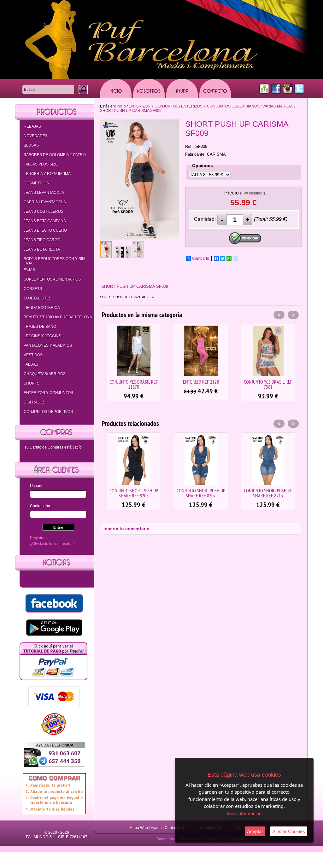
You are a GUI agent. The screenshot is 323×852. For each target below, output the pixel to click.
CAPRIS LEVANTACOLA (45, 202)
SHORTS (31, 383)
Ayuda (156, 828)
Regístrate (39, 538)
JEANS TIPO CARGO (42, 240)
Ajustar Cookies (288, 831)
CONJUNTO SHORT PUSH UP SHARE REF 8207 (133, 493)
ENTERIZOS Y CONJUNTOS (48, 393)
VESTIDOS (33, 355)
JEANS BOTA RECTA (42, 249)
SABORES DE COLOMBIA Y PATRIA (55, 155)
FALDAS (31, 364)
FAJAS (29, 270)
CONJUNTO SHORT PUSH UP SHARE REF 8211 (268, 493)
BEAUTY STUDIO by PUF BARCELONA (58, 317)
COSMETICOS (36, 183)
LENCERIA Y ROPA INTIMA (47, 173)
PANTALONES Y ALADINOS (48, 345)
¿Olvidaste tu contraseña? (52, 544)
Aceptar (255, 831)
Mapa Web (139, 828)
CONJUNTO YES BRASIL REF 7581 (201, 384)
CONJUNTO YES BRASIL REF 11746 (268, 384)
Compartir (200, 258)
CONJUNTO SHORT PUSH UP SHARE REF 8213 (201, 493)
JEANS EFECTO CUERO (45, 230)
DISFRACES (34, 402)
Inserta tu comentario (126, 528)
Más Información (244, 813)
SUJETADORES (37, 298)
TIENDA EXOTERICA (42, 307)
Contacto (172, 828)
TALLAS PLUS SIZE (41, 164)
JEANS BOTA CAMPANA (45, 221)
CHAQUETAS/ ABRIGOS (45, 374)
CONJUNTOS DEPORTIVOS (48, 411)
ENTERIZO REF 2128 (134, 382)
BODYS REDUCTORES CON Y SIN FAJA (54, 261)
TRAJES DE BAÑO (40, 326)
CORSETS (33, 289)
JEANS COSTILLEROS (43, 211)
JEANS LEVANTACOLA (44, 192)
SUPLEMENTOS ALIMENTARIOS (52, 279)
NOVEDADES (36, 136)
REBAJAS (32, 126)
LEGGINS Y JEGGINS (42, 336)
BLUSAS (31, 145)
